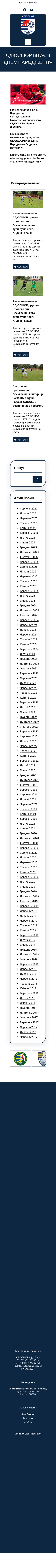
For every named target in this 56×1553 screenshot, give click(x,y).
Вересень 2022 (29, 731)
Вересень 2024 (29, 620)
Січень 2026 (27, 542)
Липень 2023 (28, 683)
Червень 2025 (28, 576)
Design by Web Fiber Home (28, 1433)
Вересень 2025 (29, 562)
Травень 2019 (28, 925)
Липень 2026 (28, 513)
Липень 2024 (28, 629)
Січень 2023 (27, 712)
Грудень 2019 (28, 891)
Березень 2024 (29, 649)
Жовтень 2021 (29, 784)
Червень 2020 (28, 862)
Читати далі (21, 266)
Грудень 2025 (28, 547)
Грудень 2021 (28, 775)
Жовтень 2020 (29, 843)
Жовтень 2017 (29, 1017)
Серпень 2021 (28, 794)
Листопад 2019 (29, 896)
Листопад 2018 (29, 954)
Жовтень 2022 (29, 726)
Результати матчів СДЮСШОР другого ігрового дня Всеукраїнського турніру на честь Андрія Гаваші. (26, 311)
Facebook (28, 1418)
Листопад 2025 (29, 552)
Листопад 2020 (29, 838)
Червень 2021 (28, 804)
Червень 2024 (28, 634)
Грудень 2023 (28, 658)
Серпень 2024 (28, 624)
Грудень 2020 (28, 833)
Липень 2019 (28, 915)
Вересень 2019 (29, 906)
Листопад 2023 (29, 663)
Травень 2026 (28, 523)
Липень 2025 (28, 571)
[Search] (37, 479)
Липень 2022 (28, 741)
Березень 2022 (29, 760)
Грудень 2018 (28, 949)
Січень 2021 (27, 828)
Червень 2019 (28, 920)
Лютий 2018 (27, 998)
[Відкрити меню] (28, 42)
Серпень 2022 (28, 736)
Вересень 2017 (29, 1022)
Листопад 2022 (29, 721)
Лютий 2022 (27, 765)
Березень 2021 (29, 818)
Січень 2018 (27, 1002)
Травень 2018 (28, 983)
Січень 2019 (27, 944)
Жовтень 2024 (29, 615)
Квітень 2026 (28, 528)
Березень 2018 (29, 993)
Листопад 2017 (29, 1012)
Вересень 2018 (29, 964)
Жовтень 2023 (29, 668)
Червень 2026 (28, 518)
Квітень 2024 (28, 644)
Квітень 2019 (28, 930)
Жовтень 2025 (29, 557)
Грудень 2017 (28, 1007)
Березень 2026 (29, 532)
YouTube (28, 1422)
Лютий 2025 (27, 595)
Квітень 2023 (28, 697)
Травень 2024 (28, 639)
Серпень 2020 (28, 852)
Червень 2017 (28, 1036)
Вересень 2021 (29, 789)
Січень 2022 (27, 770)
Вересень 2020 (29, 847)
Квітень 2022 (28, 755)
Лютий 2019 (27, 939)
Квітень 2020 (28, 872)
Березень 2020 (29, 876)
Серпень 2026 (28, 508)
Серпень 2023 (28, 678)
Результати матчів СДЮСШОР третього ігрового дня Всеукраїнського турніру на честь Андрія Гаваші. (26, 223)
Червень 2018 (28, 978)
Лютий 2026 (27, 537)
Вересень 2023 (29, 673)
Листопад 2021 (29, 780)
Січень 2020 (27, 886)
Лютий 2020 (27, 881)
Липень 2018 (28, 973)
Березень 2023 (29, 702)
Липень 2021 (28, 799)
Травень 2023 (28, 692)
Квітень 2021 (28, 813)
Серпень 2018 (28, 968)
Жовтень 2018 (29, 959)
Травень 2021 (28, 809)
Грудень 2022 (28, 717)
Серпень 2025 (28, 566)
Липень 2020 (28, 857)
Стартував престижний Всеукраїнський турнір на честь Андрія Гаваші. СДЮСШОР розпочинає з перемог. (28, 396)
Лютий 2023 (27, 707)
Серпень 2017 (28, 1027)
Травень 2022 (28, 750)
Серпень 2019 (28, 910)
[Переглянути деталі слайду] (14, 1059)
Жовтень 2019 (29, 901)
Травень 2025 (28, 581)
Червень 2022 (28, 746)
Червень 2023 (28, 687)
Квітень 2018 (28, 988)
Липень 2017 (28, 1032)
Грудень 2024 (28, 605)
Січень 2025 (27, 600)
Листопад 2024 (29, 610)
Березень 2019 (29, 935)
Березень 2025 (29, 591)
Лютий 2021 (27, 823)
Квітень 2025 (28, 586)
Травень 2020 (28, 867)
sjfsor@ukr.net (30, 2)
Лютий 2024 (27, 654)
